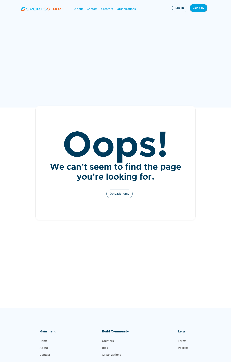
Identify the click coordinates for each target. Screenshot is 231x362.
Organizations (126, 9)
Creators (107, 9)
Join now (198, 8)
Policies (183, 348)
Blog (105, 348)
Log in (179, 8)
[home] (42, 9)
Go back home (119, 193)
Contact (92, 9)
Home (43, 341)
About (78, 9)
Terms (182, 341)
